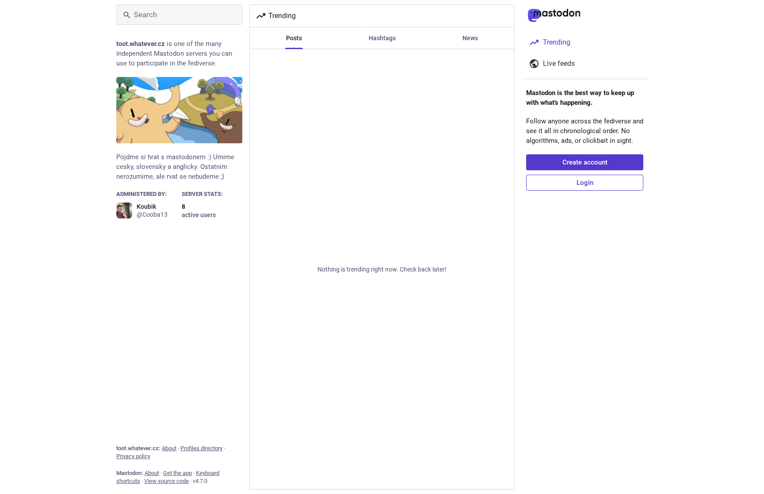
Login (585, 183)
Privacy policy (133, 456)
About (169, 448)
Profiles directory (201, 448)
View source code (166, 481)
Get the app (177, 473)
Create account (584, 162)
